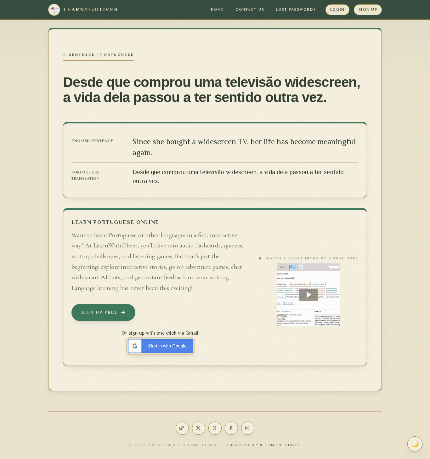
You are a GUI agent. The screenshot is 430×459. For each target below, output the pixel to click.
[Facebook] (231, 428)
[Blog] (182, 428)
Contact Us (249, 10)
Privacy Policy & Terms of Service (264, 445)
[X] (198, 428)
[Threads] (215, 428)
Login (337, 9)
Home (217, 10)
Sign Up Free (99, 312)
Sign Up (368, 9)
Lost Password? (296, 10)
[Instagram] (247, 428)
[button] (308, 295)
